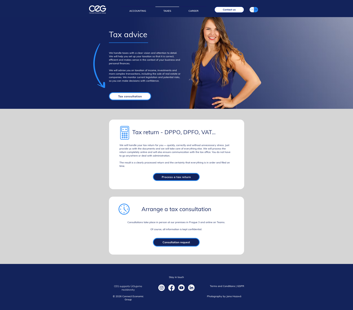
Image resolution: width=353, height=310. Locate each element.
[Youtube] (181, 287)
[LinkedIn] (191, 287)
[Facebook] (171, 287)
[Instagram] (161, 287)
